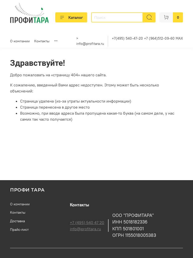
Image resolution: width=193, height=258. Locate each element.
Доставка (17, 221)
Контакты (42, 41)
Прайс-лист (19, 229)
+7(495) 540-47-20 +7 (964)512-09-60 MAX (147, 38)
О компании (20, 41)
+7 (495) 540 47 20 (87, 222)
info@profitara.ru (90, 43)
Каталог (75, 17)
